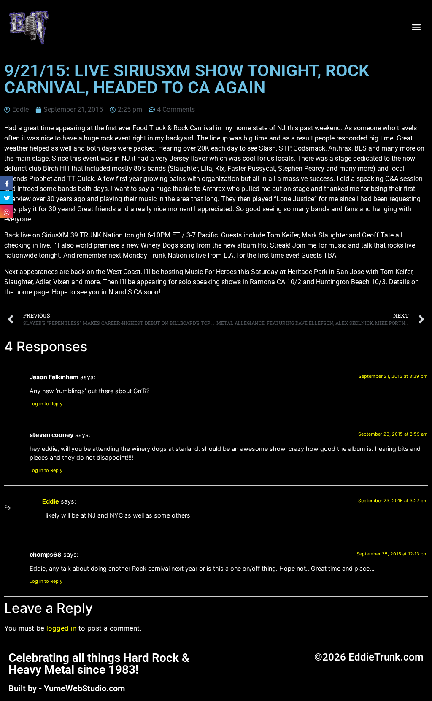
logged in (61, 628)
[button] (417, 27)
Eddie (50, 501)
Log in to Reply (46, 404)
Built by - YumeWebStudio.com (66, 688)
